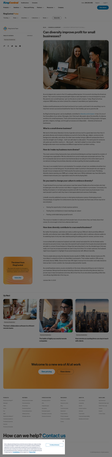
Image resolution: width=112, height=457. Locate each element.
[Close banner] (63, 441)
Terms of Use (32, 452)
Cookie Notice (16, 452)
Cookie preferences (54, 445)
